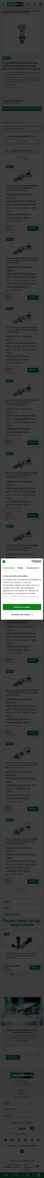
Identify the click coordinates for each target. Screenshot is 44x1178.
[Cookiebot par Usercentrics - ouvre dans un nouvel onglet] (31, 561)
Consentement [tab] (8, 568)
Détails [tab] (20, 568)
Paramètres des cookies (20, 614)
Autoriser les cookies (22, 607)
